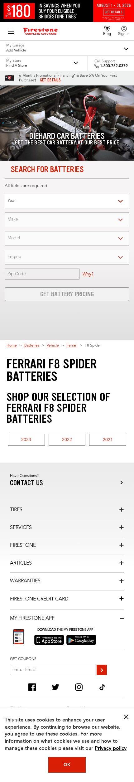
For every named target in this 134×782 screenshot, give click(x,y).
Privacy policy (111, 748)
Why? (88, 274)
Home (12, 345)
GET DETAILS (50, 80)
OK (67, 765)
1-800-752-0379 (114, 66)
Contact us (26, 483)
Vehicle (53, 345)
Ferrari (71, 345)
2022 (67, 440)
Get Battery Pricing (67, 294)
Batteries (31, 345)
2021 (108, 440)
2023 (26, 440)
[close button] (126, 717)
